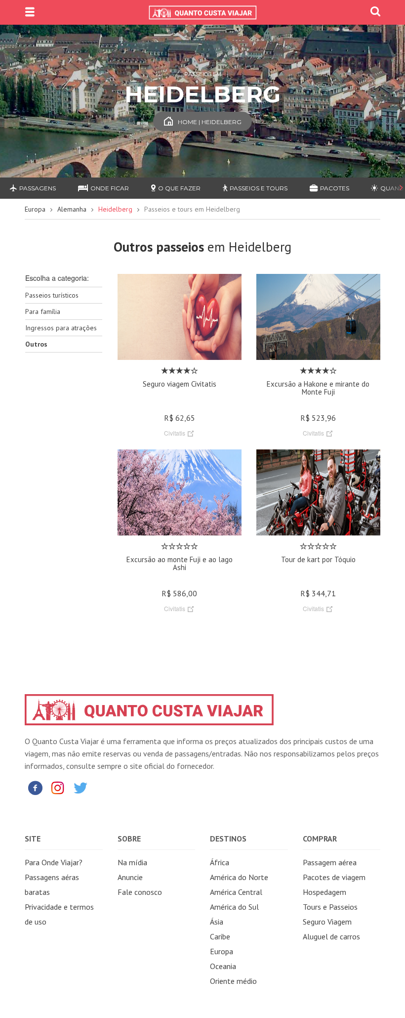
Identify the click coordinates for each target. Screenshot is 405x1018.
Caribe (220, 936)
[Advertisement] (64, 516)
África (219, 862)
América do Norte (239, 877)
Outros (36, 344)
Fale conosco (140, 892)
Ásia (216, 922)
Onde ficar (109, 188)
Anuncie (130, 877)
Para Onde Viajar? (53, 862)
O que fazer (179, 188)
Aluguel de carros (331, 936)
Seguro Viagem (327, 922)
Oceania (223, 966)
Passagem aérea (330, 862)
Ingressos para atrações (61, 327)
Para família (42, 311)
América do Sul (234, 907)
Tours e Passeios (330, 907)
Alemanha (71, 209)
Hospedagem (324, 892)
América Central (236, 892)
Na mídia (132, 862)
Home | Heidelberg (210, 122)
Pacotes (334, 188)
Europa (35, 209)
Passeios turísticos (52, 295)
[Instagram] (57, 787)
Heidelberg (115, 209)
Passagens (37, 188)
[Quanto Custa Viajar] (202, 12)
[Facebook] (35, 787)
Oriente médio (233, 981)
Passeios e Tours (258, 188)
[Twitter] (80, 787)
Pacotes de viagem (334, 877)
